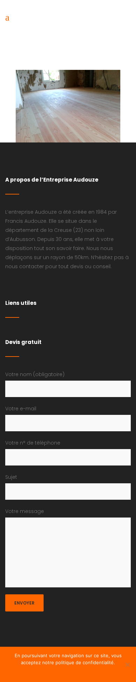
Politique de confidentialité (85, 671)
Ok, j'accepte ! (37, 671)
